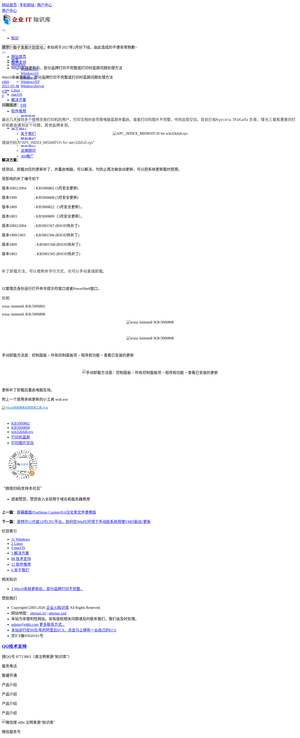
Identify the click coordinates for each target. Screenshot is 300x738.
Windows (20, 539)
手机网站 (26, 5)
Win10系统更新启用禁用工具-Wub (27, 407)
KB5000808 (20, 428)
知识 (15, 38)
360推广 (27, 156)
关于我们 (18, 128)
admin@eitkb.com (24, 625)
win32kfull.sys (22, 432)
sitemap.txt (38, 613)
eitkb (5, 82)
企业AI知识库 (57, 608)
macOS (16, 94)
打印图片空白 (22, 443)
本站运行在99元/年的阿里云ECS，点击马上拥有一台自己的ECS (63, 630)
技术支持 (18, 62)
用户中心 (44, 5)
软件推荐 (18, 111)
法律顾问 (28, 151)
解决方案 (18, 100)
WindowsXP (30, 82)
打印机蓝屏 (20, 437)
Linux (15, 90)
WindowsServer (32, 86)
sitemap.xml (57, 613)
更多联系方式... (52, 625)
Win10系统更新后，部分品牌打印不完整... (47, 589)
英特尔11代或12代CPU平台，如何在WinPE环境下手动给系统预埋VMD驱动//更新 (84, 522)
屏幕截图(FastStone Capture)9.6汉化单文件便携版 (56, 512)
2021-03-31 (10, 86)
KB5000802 (20, 423)
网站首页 (9, 5)
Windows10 (29, 73)
